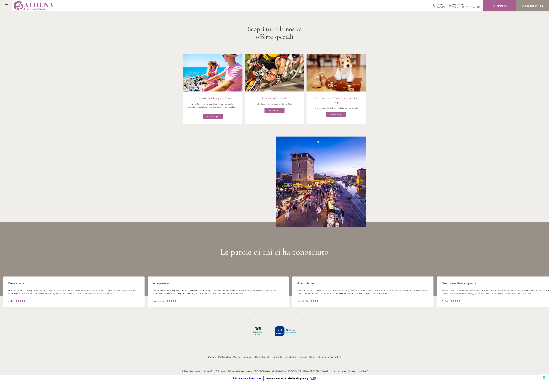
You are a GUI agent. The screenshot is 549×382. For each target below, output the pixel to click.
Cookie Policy (340, 371)
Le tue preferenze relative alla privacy (287, 378)
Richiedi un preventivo (329, 356)
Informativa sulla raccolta (247, 378)
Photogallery (224, 356)
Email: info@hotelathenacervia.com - (236, 371)
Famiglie (303, 356)
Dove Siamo (290, 356)
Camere (212, 356)
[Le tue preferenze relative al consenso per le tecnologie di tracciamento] (544, 377)
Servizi (312, 356)
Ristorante (277, 356)
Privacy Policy (326, 371)
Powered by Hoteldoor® (358, 371)
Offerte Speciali (261, 356)
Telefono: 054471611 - (211, 371)
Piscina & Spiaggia (242, 356)
